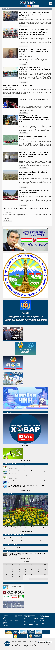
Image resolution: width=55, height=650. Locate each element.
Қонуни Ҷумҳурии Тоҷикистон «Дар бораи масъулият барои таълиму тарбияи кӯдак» (24, 540)
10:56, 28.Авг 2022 (23, 102)
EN (19, 6)
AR (21, 6)
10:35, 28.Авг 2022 (23, 123)
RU (17, 6)
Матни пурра (23, 25)
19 (31, 571)
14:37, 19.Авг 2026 (12, 482)
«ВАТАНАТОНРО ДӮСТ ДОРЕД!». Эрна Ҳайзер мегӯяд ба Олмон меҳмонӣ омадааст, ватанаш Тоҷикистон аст (33, 51)
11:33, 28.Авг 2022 (23, 71)
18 (25, 571)
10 (19, 569)
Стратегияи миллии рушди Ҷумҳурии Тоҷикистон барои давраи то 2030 (12, 547)
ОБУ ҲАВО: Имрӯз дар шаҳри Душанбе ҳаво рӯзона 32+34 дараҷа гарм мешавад (34, 191)
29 (6, 576)
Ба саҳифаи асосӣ (46, 8)
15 (6, 571)
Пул (16, 623)
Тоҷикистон (6, 615)
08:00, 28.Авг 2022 (7, 212)
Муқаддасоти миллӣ (18, 615)
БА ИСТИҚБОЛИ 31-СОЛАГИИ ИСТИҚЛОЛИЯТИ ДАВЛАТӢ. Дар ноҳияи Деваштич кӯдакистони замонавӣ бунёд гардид (33, 154)
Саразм (42, 620)
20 (38, 571)
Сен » (38, 579)
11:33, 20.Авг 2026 (12, 478)
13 (38, 569)
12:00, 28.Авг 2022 (23, 54)
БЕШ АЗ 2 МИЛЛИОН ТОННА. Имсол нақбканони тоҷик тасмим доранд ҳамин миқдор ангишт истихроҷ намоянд (34, 14)
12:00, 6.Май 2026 (12, 555)
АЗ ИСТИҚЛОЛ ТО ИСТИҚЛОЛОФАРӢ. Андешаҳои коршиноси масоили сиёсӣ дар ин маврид (27, 466)
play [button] (33, 6)
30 (12, 576)
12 (31, 569)
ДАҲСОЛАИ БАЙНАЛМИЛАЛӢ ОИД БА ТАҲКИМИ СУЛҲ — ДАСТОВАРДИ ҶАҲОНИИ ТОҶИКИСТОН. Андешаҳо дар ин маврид (26, 486)
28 (45, 574)
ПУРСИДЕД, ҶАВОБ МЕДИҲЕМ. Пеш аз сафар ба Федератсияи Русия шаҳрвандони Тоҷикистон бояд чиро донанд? (27, 554)
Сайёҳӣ (5, 622)
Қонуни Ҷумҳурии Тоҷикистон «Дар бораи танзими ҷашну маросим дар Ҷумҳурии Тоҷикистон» (25, 537)
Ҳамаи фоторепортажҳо (25, 531)
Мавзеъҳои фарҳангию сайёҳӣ (45, 615)
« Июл (12, 579)
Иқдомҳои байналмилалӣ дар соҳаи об (31, 619)
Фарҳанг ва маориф (8, 620)
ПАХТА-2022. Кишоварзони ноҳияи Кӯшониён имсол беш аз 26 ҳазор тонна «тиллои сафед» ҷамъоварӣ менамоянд (33, 172)
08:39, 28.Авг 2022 (23, 194)
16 (12, 571)
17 (19, 571)
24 (19, 574)
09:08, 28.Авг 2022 (23, 176)
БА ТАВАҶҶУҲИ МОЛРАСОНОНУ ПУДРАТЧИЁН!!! (18, 86)
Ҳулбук (42, 623)
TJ (16, 6)
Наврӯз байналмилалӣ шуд (31, 624)
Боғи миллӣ (43, 618)
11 (25, 569)
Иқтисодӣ (5, 619)
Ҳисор (41, 622)
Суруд (16, 622)
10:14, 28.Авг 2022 (23, 139)
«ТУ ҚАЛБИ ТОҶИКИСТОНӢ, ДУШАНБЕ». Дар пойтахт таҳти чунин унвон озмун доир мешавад (34, 68)
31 (19, 576)
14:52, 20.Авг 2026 (12, 473)
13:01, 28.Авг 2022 (23, 17)
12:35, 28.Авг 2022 (23, 36)
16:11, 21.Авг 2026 (12, 468)
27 (38, 574)
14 (45, 569)
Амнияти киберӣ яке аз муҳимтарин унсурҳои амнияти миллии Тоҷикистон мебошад (27, 480)
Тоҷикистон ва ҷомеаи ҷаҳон (7, 624)
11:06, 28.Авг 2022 (7, 87)
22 (6, 574)
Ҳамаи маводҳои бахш (25, 490)
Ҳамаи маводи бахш (25, 460)
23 (12, 574)
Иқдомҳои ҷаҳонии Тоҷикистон (29, 615)
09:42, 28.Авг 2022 (23, 158)
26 (31, 574)
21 (45, 571)
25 (25, 574)
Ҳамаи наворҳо (25, 445)
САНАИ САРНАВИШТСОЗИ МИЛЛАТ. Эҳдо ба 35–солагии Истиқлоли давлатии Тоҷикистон (25, 476)
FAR (23, 6)
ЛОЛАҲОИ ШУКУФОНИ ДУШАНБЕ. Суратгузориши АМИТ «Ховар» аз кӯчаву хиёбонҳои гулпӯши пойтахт (23, 527)
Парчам (17, 620)
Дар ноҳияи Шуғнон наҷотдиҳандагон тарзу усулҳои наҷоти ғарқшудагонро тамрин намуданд (35, 137)
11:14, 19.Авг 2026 (12, 487)
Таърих (5, 617)
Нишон (17, 618)
